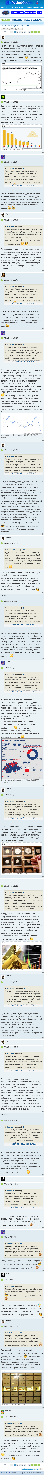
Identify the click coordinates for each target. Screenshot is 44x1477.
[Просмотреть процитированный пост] (24, 168)
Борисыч (10, 168)
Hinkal (9, 1243)
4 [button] (22, 32)
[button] (11, 32)
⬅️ (28, 20)
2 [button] (17, 32)
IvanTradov (11, 801)
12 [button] (29, 32)
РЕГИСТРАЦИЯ (30, 12)
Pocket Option (5, 1472)
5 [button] (24, 32)
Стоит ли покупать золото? (15, 25)
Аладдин (10, 226)
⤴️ (17, 20)
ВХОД (39, 12)
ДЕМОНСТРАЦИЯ (17, 12)
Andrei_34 (11, 550)
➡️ (37, 20)
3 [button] (19, 32)
